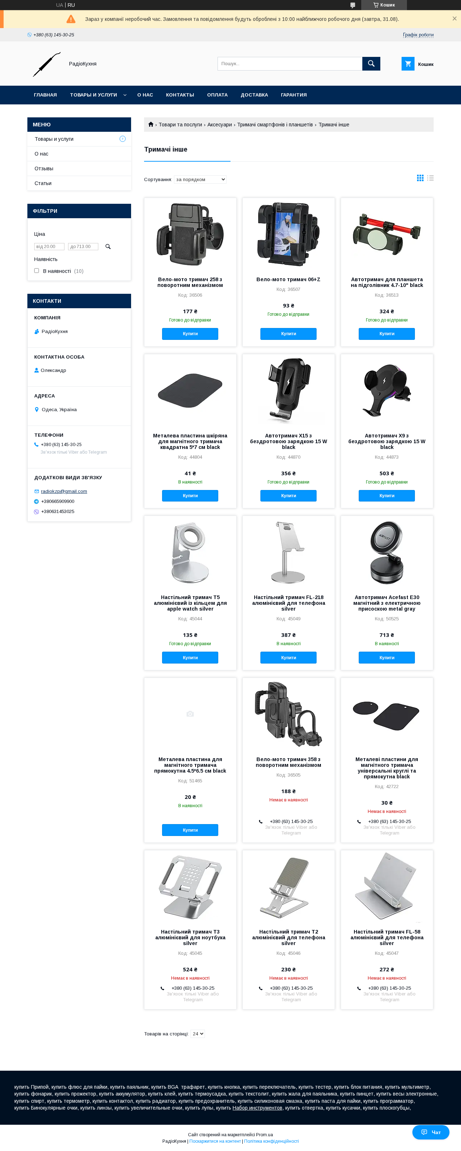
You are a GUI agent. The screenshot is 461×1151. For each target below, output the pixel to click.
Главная (45, 95)
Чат (436, 1132)
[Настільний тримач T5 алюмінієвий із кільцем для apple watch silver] (190, 552)
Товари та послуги (180, 124)
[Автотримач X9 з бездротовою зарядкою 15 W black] (387, 390)
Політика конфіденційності (271, 1141)
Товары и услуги (93, 95)
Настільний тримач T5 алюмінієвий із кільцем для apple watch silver (190, 603)
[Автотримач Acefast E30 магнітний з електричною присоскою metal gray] (387, 552)
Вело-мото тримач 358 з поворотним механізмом (288, 762)
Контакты (180, 95)
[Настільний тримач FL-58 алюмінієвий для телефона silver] (387, 886)
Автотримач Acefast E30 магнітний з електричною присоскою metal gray (387, 603)
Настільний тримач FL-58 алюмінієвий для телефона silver (387, 937)
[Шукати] (371, 64)
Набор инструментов (257, 1108)
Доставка (254, 95)
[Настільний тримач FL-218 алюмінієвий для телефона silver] (289, 552)
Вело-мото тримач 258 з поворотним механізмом (190, 282)
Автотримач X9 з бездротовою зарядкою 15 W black (386, 441)
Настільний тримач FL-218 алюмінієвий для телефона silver (288, 603)
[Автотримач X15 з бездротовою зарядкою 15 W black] (289, 390)
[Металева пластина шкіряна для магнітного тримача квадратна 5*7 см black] (190, 390)
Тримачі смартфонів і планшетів (275, 124)
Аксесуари (219, 124)
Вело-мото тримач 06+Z (288, 279)
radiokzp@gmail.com (64, 491)
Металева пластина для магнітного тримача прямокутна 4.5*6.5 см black (190, 765)
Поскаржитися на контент (215, 1141)
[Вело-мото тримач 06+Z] (289, 234)
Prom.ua (264, 1134)
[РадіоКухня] (44, 76)
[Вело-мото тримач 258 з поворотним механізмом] (190, 234)
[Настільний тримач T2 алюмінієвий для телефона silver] (289, 886)
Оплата (217, 95)
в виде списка (430, 180)
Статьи (43, 183)
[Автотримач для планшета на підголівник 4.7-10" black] (387, 234)
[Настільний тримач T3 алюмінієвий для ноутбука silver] (190, 886)
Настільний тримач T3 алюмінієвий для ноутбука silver (190, 937)
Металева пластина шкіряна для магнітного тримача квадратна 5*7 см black (190, 441)
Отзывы (44, 168)
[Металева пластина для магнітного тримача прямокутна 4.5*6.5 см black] (190, 714)
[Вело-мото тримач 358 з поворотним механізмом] (289, 714)
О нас (145, 95)
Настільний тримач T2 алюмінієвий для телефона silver (288, 937)
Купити (190, 333)
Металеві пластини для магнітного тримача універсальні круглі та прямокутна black (386, 767)
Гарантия (294, 95)
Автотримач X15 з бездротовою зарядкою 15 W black (288, 441)
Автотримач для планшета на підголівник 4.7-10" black (387, 282)
